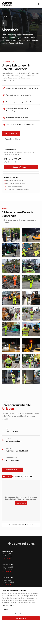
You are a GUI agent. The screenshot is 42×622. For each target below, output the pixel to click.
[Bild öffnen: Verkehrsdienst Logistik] (31, 361)
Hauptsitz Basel (7, 476)
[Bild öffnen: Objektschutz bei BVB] (31, 234)
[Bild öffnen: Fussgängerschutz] (11, 298)
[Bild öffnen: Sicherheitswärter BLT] (11, 266)
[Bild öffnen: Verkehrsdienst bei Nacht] (11, 345)
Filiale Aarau (18, 476)
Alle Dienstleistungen (10, 17)
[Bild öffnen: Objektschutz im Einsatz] (11, 234)
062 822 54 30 (6, 571)
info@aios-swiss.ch (10, 162)
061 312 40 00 (12, 158)
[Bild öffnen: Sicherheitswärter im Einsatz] (11, 282)
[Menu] (38, 4)
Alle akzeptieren (21, 618)
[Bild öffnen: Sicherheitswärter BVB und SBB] (31, 266)
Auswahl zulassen (21, 614)
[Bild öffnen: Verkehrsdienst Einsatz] (31, 377)
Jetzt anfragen (9, 133)
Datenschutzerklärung (9, 605)
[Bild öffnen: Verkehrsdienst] (31, 282)
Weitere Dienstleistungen (13, 139)
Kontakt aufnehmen (19, 167)
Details (6, 609)
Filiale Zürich (28, 476)
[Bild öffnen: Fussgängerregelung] (11, 313)
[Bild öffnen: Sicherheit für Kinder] (31, 250)
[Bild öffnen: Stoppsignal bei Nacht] (31, 345)
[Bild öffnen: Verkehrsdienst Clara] (31, 298)
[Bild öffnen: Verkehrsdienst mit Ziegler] (31, 329)
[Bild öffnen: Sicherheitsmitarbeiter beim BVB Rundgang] (11, 250)
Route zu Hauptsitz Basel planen (22, 525)
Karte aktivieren (21, 503)
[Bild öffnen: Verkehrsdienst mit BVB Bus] (11, 329)
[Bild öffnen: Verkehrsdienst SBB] (31, 313)
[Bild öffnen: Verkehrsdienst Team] (11, 377)
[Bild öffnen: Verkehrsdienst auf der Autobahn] (11, 361)
